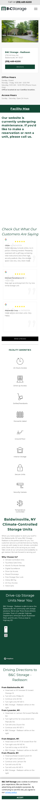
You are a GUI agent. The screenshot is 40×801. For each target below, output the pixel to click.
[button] (4, 31)
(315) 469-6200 (13, 61)
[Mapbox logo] (9, 658)
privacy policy (11, 792)
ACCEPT (20, 797)
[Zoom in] (5, 627)
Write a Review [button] (20, 339)
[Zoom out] (5, 631)
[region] (20, 643)
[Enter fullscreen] (5, 635)
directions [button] (20, 67)
